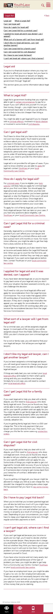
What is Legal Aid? (22, 21)
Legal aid (7, 21)
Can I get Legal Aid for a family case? (20, 49)
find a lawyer (31, 402)
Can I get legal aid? (12, 24)
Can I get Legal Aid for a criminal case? (21, 30)
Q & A (20, 612)
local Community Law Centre (32, 215)
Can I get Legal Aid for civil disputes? (20, 52)
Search (43, 6)
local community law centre (23, 567)
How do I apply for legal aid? (16, 27)
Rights (6, 612)
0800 (33, 612)
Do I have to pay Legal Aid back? (18, 55)
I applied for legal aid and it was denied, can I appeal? (23, 35)
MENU (48, 4)
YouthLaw (22, 5)
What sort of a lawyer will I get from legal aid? (24, 39)
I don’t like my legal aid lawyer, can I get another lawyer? (21, 44)
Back (47, 15)
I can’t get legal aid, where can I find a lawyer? (24, 58)
